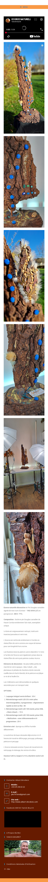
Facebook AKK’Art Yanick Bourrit (20, 808)
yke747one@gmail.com (20, 794)
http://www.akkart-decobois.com (24, 802)
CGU (8, 869)
